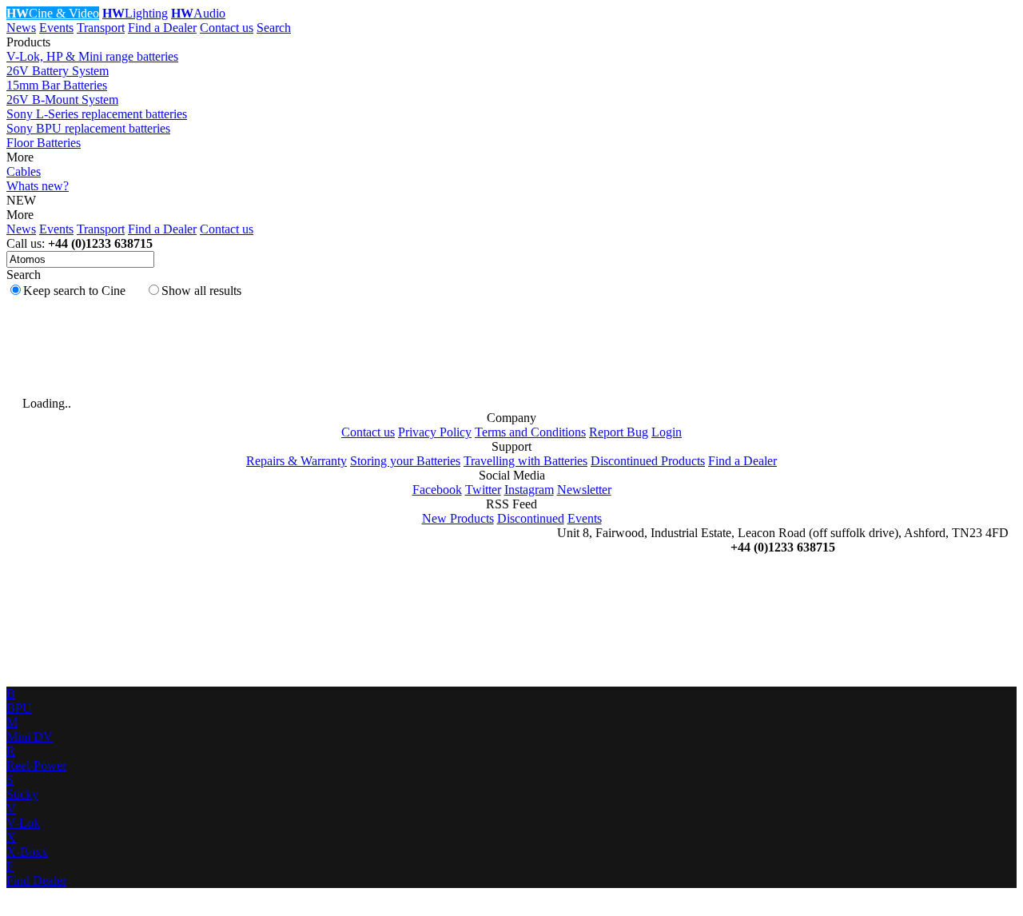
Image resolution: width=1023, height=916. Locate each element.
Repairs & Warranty (296, 461)
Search (274, 27)
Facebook (437, 489)
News (21, 27)
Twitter (483, 489)
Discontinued (530, 518)
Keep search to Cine (74, 290)
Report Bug (618, 432)
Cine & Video (52, 13)
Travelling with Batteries (525, 461)
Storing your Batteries (405, 461)
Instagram (529, 489)
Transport (101, 27)
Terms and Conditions (530, 432)
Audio (198, 13)
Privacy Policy (435, 432)
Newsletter (584, 489)
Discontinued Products (648, 461)
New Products (458, 518)
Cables (23, 171)
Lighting (135, 13)
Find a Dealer (162, 27)
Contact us (226, 27)
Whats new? (37, 186)
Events (56, 27)
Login (666, 432)
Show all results (201, 290)
